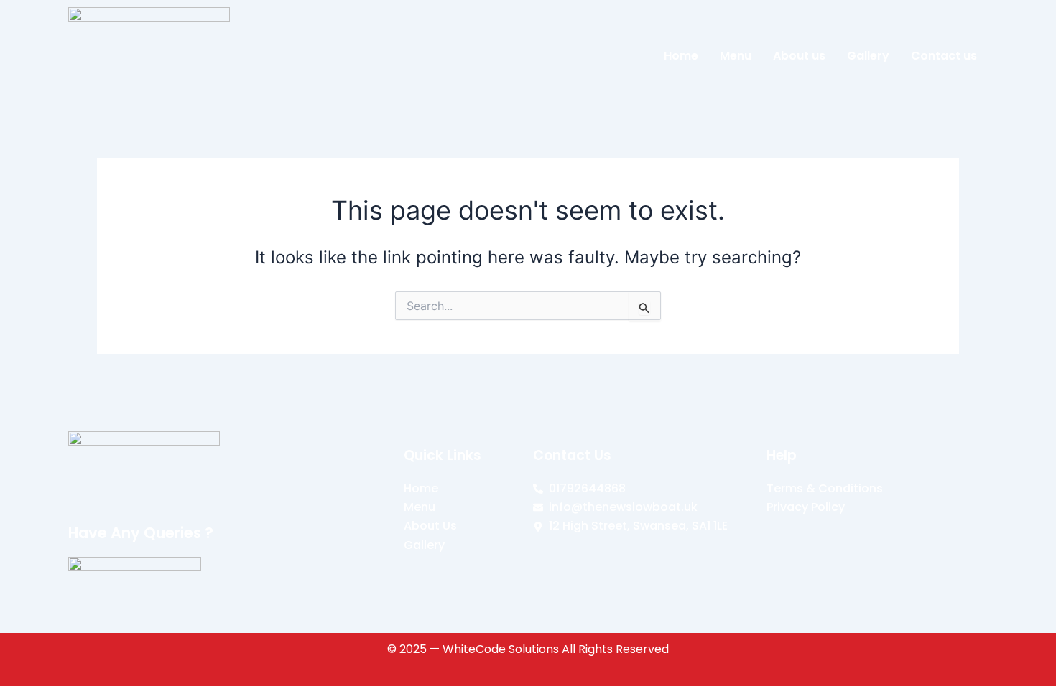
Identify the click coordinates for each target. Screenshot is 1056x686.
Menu (735, 55)
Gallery (868, 55)
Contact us (944, 55)
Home (681, 55)
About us (799, 55)
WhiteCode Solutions (501, 649)
